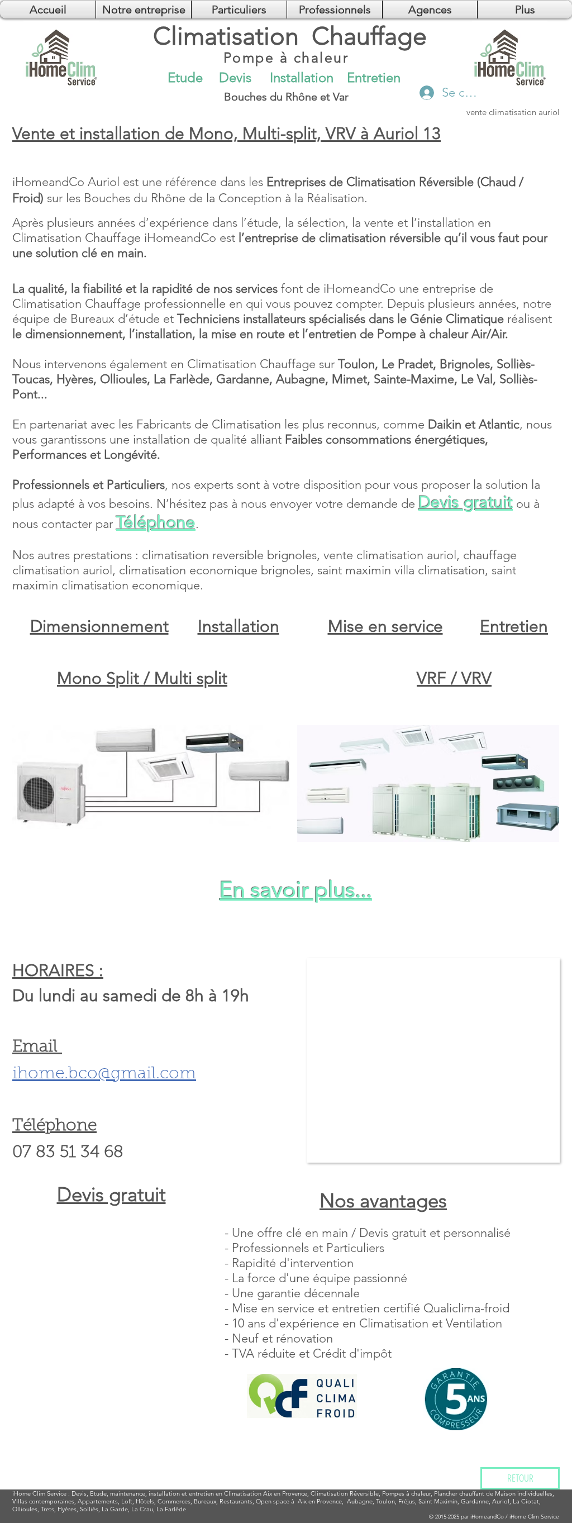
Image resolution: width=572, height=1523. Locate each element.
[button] (430, 9)
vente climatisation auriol (389, 555)
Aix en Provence (320, 1501)
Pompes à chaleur (406, 1493)
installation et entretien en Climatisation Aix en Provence (228, 1493)
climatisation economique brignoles (215, 570)
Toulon (385, 1501)
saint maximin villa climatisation (401, 570)
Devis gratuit (465, 502)
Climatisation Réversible (345, 1493)
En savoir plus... (296, 889)
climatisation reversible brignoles (229, 555)
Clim (38, 1493)
